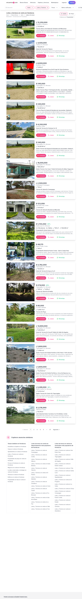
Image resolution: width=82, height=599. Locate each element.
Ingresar (64, 2)
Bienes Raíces (14, 15)
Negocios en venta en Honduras (16, 467)
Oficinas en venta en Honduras (16, 474)
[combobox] (67, 17)
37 (50, 429)
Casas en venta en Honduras (15, 449)
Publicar (72, 2)
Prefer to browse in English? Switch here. (15, 596)
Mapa (72, 13)
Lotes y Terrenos (41, 7)
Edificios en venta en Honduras (16, 477)
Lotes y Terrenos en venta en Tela (64, 468)
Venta (28, 7)
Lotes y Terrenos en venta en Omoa (64, 488)
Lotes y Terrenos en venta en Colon (40, 486)
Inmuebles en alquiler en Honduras (17, 446)
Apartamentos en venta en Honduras (17, 451)
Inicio (7, 15)
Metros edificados (66, 7)
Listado (64, 13)
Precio (53, 7)
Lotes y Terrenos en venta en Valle (40, 506)
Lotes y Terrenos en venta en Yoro (40, 509)
